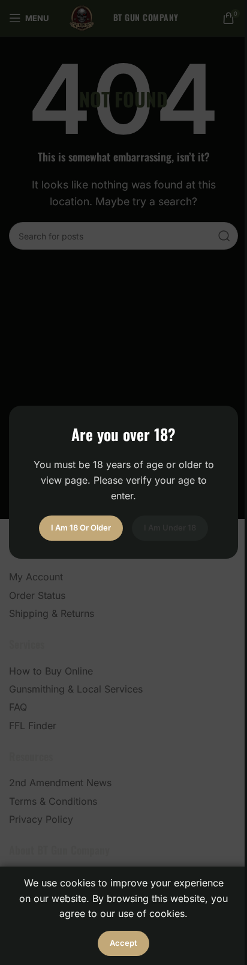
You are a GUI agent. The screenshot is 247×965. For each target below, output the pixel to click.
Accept (123, 943)
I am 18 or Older (81, 528)
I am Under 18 (170, 528)
